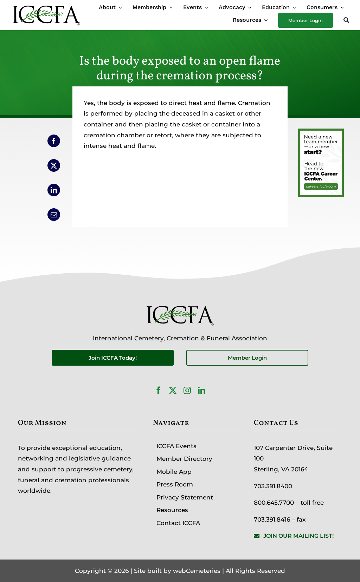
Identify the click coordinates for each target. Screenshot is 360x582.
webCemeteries (196, 570)
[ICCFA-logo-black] (46, 6)
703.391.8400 (273, 486)
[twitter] (172, 390)
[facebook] (158, 390)
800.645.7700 (274, 502)
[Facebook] (54, 141)
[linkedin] (201, 390)
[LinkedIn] (54, 190)
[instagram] (187, 390)
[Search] (346, 20)
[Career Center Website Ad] (321, 133)
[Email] (54, 215)
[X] (54, 165)
